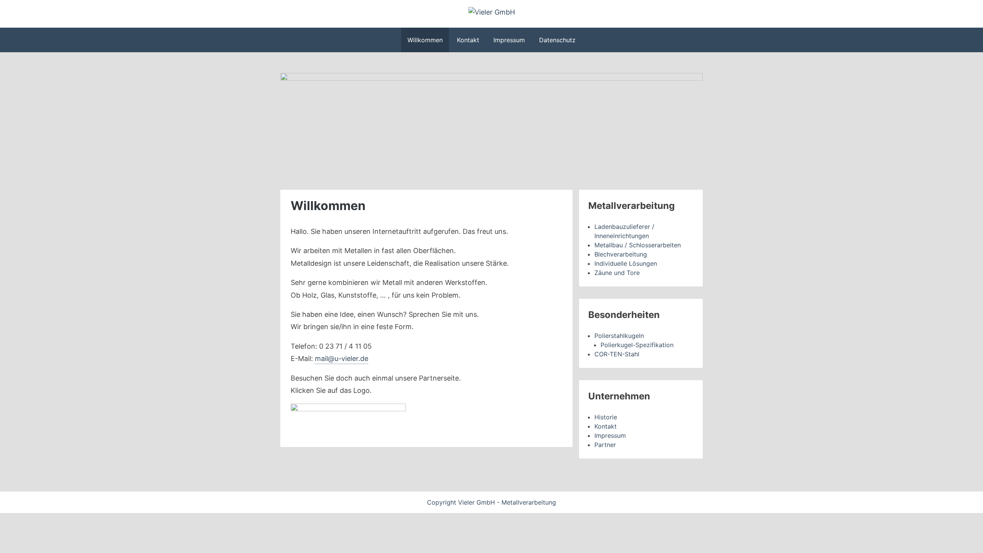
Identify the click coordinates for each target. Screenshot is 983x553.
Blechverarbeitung (620, 254)
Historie (605, 417)
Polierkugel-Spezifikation (637, 345)
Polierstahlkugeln (619, 335)
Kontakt (468, 40)
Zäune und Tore (617, 272)
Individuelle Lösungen (625, 263)
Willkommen (425, 40)
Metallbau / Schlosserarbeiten (637, 245)
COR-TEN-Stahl (616, 354)
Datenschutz (557, 40)
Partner (605, 445)
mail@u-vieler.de (341, 358)
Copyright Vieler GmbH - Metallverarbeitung (491, 502)
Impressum (509, 40)
